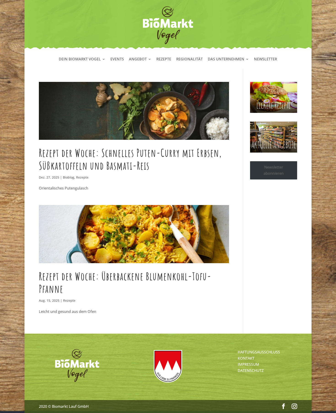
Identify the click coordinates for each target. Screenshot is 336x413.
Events (117, 59)
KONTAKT (246, 358)
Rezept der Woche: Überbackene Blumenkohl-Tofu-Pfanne (125, 282)
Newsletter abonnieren (274, 170)
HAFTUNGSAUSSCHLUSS (259, 352)
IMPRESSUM (248, 364)
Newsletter (265, 59)
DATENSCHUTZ (251, 370)
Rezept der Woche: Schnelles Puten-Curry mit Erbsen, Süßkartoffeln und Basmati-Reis (130, 159)
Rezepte (163, 59)
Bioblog (68, 177)
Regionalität (189, 59)
